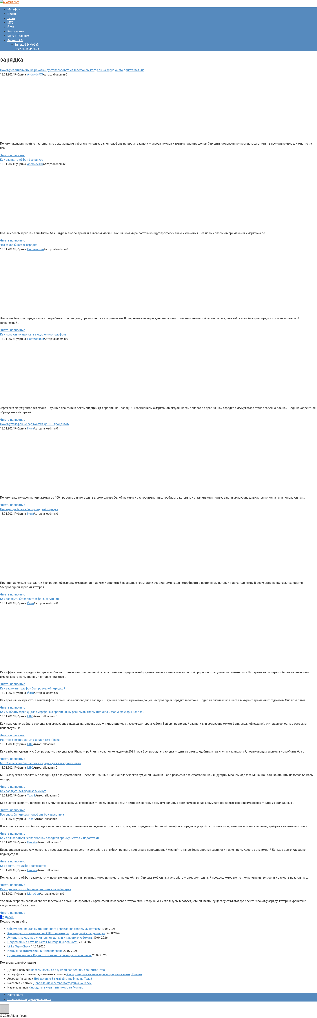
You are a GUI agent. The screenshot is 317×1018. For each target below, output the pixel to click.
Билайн (12, 14)
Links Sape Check (18, 946)
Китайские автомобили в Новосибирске (35, 951)
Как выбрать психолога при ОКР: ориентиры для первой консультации (56, 933)
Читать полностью (12, 155)
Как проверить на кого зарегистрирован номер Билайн (104, 974)
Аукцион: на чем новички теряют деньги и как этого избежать (50, 937)
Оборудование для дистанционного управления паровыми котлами (54, 929)
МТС (10, 22)
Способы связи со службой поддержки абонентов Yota (67, 970)
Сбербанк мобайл (27, 49)
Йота (10, 27)
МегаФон (13, 9)
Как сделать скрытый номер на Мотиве (56, 987)
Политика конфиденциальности (29, 999)
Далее (9, 917)
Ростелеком (15, 31)
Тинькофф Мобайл (27, 44)
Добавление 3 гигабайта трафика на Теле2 (63, 978)
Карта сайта (15, 995)
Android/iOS (15, 40)
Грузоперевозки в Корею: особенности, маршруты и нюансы (49, 955)
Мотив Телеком (18, 36)
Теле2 (11, 18)
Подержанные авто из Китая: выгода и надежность (42, 942)
